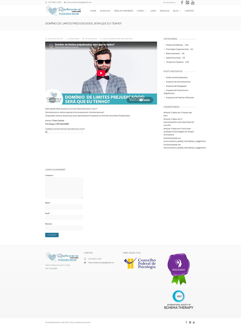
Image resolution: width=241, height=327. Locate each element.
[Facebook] (182, 2)
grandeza (113, 39)
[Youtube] (193, 2)
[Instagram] (187, 2)
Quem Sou (105, 11)
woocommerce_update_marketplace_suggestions (185, 141)
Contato (189, 11)
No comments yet (91, 39)
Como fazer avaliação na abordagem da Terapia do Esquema (179, 131)
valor (122, 39)
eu (108, 39)
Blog (175, 11)
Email (47, 213)
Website (48, 224)
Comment (49, 175)
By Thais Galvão (74, 39)
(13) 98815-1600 (54, 2)
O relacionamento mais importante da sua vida (179, 122)
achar (105, 39)
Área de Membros (169, 2)
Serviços (164, 11)
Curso (140, 11)
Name (48, 203)
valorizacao (129, 39)
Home (93, 11)
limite (118, 39)
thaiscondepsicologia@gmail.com (79, 2)
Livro (153, 11)
